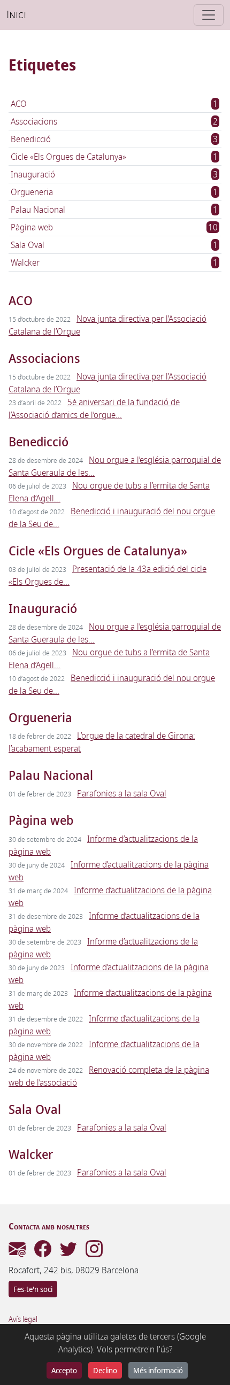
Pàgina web (32, 227)
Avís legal (23, 1319)
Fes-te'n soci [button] (32, 1289)
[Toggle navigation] (209, 15)
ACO (19, 104)
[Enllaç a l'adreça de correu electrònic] (17, 1252)
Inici (16, 14)
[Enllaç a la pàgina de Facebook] (42, 1252)
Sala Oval (27, 245)
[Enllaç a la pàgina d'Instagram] (94, 1252)
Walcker (25, 262)
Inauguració (33, 174)
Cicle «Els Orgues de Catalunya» (68, 157)
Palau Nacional (38, 209)
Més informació (158, 1370)
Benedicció (31, 139)
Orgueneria (32, 192)
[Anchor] (39, 299)
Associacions (34, 121)
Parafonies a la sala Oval (121, 793)
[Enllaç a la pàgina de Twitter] (68, 1252)
